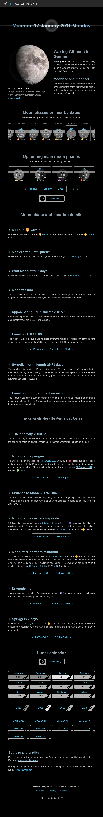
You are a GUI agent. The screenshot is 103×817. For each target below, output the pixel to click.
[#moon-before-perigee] (9, 456)
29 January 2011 (37, 566)
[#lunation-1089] (9, 334)
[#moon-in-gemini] (9, 230)
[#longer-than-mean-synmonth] (9, 393)
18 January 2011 (63, 529)
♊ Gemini (44, 234)
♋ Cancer (89, 234)
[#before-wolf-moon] (9, 271)
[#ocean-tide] (9, 290)
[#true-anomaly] (9, 434)
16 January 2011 (56, 556)
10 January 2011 (48, 461)
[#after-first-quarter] (9, 252)
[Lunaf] (22, 3)
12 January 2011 (76, 256)
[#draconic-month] (9, 588)
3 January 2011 (49, 523)
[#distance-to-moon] (9, 493)
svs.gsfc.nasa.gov (24, 770)
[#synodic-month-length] (9, 364)
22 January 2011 (84, 467)
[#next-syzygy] (9, 619)
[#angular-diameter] (9, 312)
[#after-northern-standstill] (9, 552)
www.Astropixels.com (28, 760)
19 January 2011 (78, 275)
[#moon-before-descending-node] (9, 518)
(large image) (14, 98)
